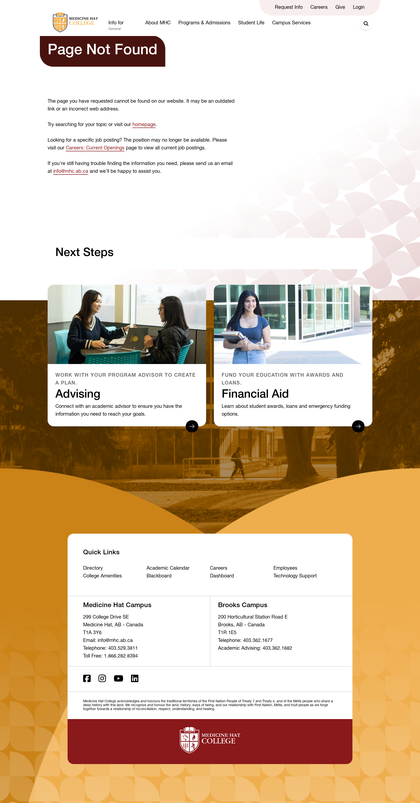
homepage (144, 125)
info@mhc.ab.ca (70, 171)
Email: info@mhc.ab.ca (108, 641)
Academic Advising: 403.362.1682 (255, 648)
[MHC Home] (74, 22)
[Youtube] (118, 679)
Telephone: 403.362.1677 (245, 641)
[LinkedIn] (135, 679)
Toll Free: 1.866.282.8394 (110, 656)
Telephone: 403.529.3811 (110, 648)
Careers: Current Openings (95, 148)
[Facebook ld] (87, 679)
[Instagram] (102, 679)
